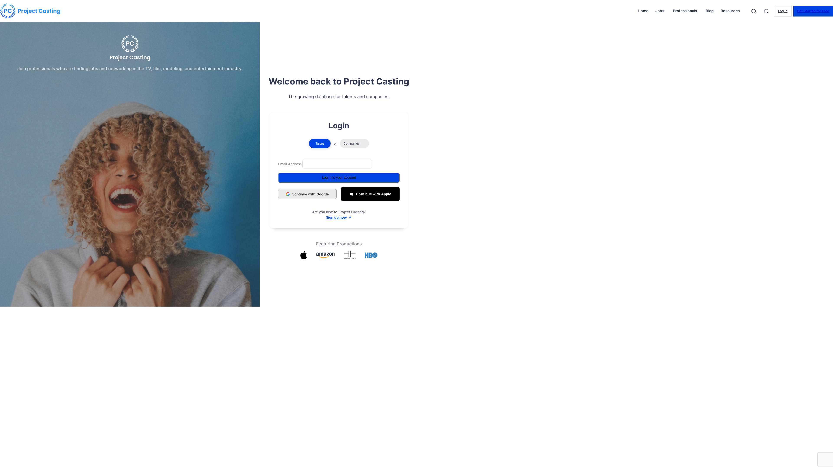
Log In (782, 11)
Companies (351, 143)
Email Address (290, 164)
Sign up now (336, 217)
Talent (320, 143)
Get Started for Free (813, 11)
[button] (753, 11)
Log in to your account (339, 177)
